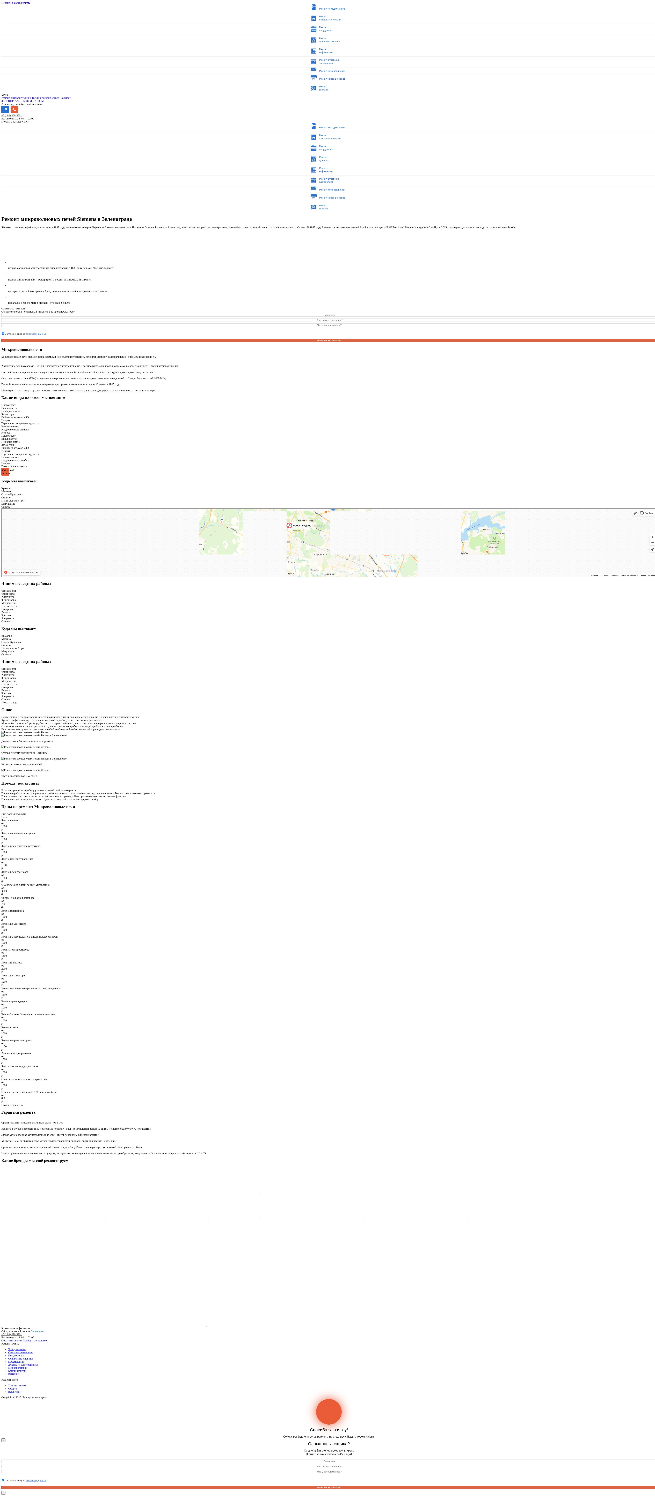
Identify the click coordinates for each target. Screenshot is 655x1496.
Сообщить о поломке (35, 1340)
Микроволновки (17, 1367)
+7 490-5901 (11, 115)
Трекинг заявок (41, 97)
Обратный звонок (11, 1340)
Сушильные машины (20, 1358)
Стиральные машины (20, 1352)
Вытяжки (13, 1373)
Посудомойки (16, 1355)
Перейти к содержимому (15, 2)
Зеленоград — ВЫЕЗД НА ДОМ (22, 101)
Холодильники (17, 1349)
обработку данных (36, 333)
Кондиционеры (17, 1370)
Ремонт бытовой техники (16, 97)
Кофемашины (16, 1361)
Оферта (54, 97)
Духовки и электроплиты (23, 1364)
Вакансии (65, 97)
